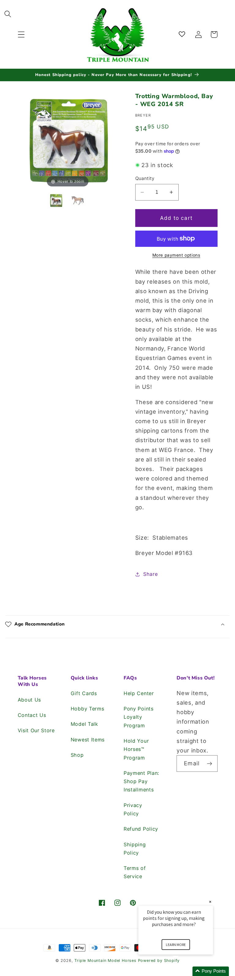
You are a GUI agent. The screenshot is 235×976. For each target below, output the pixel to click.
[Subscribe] (209, 763)
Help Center (139, 693)
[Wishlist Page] (183, 34)
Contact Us (32, 715)
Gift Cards (84, 693)
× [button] (210, 902)
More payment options (176, 255)
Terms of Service (135, 872)
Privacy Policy (133, 809)
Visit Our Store (36, 730)
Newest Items (88, 740)
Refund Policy (141, 829)
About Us (29, 700)
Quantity (145, 178)
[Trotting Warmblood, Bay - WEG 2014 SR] (56, 200)
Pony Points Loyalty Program (139, 717)
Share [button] (150, 574)
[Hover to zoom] (68, 139)
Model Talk (84, 724)
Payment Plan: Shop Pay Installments (141, 781)
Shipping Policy (135, 848)
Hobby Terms (87, 709)
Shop (77, 755)
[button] (21, 34)
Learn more (176, 944)
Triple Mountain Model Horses (105, 960)
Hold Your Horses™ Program (136, 749)
